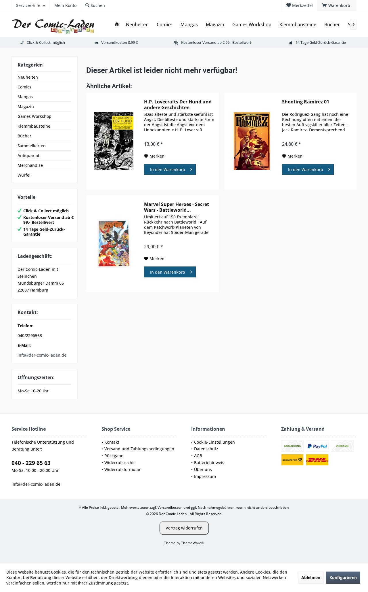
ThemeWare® (192, 542)
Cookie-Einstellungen (214, 442)
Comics (24, 87)
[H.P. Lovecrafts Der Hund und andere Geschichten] (113, 141)
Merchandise (30, 165)
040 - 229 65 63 (31, 463)
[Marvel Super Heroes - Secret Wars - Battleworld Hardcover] (113, 243)
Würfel (24, 175)
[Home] (117, 25)
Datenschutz (206, 448)
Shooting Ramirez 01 (305, 102)
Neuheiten (28, 77)
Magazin (26, 106)
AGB (198, 455)
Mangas (25, 96)
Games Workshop (34, 116)
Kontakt (111, 442)
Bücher (24, 136)
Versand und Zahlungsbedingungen (139, 448)
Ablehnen (310, 577)
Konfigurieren (343, 577)
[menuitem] (336, 5)
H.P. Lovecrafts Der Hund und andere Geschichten (178, 104)
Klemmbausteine (34, 126)
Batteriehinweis (209, 462)
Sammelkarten (32, 145)
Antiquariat (28, 155)
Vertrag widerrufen (184, 528)
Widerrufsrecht (119, 462)
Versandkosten (170, 507)
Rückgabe (113, 455)
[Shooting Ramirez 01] (251, 141)
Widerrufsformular (122, 469)
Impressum (205, 476)
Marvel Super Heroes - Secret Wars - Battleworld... (176, 207)
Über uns (203, 469)
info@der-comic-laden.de (42, 355)
